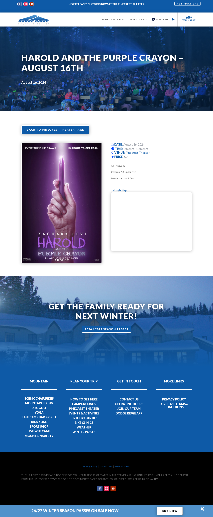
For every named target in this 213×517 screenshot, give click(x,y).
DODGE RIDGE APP (129, 413)
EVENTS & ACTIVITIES (84, 413)
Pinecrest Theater (138, 152)
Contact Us (106, 466)
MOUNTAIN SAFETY (39, 436)
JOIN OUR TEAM (129, 408)
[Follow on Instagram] (25, 4)
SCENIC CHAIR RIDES (39, 398)
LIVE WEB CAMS (39, 431)
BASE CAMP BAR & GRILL (39, 417)
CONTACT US (128, 399)
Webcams (162, 19)
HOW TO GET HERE (84, 399)
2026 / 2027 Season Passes (106, 329)
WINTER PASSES (84, 432)
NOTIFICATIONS (187, 4)
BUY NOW (170, 510)
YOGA (39, 412)
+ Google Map (119, 190)
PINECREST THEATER (84, 408)
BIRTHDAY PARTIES (84, 418)
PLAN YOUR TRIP (111, 19)
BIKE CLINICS (84, 422)
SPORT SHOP (39, 426)
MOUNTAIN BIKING (39, 403)
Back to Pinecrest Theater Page (55, 129)
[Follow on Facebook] (19, 4)
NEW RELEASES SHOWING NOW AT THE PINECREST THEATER (106, 4)
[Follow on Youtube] (31, 4)
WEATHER (84, 427)
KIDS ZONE (39, 422)
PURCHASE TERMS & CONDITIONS (174, 405)
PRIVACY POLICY (174, 399)
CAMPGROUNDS (84, 404)
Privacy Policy (90, 466)
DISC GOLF (39, 408)
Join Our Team (122, 466)
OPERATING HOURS (129, 404)
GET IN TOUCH (136, 19)
